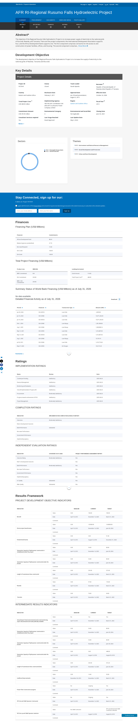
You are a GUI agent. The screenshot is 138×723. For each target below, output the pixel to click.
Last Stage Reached (51, 117)
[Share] (1, 365)
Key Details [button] (36, 24)
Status (46, 84)
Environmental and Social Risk (80, 111)
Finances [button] (51, 24)
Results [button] (78, 24)
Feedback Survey (129, 715)
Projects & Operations (30, 4)
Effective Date (101, 92)
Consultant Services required (28, 117)
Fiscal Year (100, 101)
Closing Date (100, 111)
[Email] (1, 357)
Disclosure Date (49, 92)
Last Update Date (76, 117)
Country (21, 92)
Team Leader (74, 84)
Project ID (22, 84)
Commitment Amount (26, 111)
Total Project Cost (25, 101)
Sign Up (66, 211)
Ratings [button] (64, 24)
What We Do (19, 4)
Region (72, 101)
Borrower (100, 84)
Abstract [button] (23, 24)
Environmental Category (52, 111)
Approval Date (75, 92)
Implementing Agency (52, 101)
